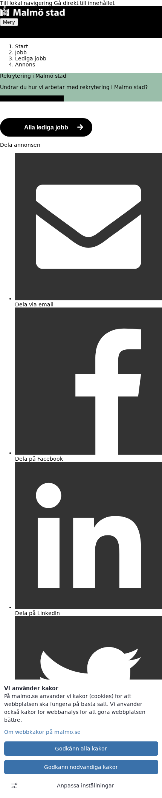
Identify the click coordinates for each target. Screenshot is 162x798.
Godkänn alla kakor (81, 749)
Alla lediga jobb (46, 127)
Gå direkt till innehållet (84, 3)
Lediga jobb (30, 58)
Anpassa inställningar (85, 786)
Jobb (21, 52)
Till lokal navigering (27, 3)
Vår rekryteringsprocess (32, 98)
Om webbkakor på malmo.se (42, 732)
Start (21, 46)
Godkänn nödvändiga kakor (81, 767)
